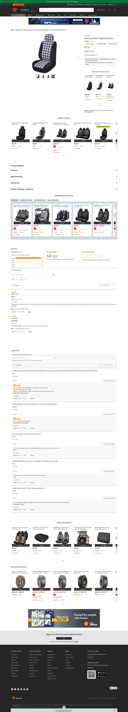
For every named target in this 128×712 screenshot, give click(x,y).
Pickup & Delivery (14, 662)
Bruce (13, 436)
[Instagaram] (18, 689)
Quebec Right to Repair (70, 668)
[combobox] (108, 285)
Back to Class (73, 15)
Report (29, 311)
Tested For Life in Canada (52, 668)
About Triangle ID (50, 657)
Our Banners (50, 660)
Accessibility (68, 662)
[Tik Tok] (27, 689)
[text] (89, 97)
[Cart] (115, 10)
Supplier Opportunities (51, 678)
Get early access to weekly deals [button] (63, 710)
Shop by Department (19, 15)
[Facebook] (12, 689)
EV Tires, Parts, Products (34, 660)
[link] (89, 44)
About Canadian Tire (51, 654)
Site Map (67, 660)
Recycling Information (51, 676)
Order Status (102, 9)
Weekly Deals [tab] (14, 200)
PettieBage (14, 320)
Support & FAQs (14, 657)
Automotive (18, 29)
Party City (82, 15)
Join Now (76, 641)
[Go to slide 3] (48, 76)
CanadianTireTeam (18, 504)
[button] (91, 10)
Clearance (52, 15)
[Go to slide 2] (43, 76)
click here (90, 111)
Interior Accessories (28, 29)
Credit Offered (72, 4)
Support (89, 4)
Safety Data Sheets (15, 670)
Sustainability (50, 673)
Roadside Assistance (33, 662)
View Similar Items (112, 43)
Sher (13, 373)
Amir (14, 450)
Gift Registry (31, 668)
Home (12, 29)
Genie (13, 296)
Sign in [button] (111, 4)
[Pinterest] (24, 689)
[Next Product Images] (78, 56)
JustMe (14, 491)
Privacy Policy (68, 654)
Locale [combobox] (22, 279)
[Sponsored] (64, 21)
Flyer (31, 15)
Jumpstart (49, 670)
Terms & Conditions (69, 657)
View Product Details (102, 43)
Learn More (90, 667)
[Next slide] (116, 1)
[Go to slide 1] (38, 76)
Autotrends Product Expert (20, 393)
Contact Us (13, 673)
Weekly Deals (41, 15)
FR (115, 4)
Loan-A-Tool (31, 673)
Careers (49, 662)
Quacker (14, 406)
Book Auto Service (92, 15)
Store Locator (14, 654)
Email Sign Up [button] (82, 4)
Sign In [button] (64, 638)
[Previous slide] (11, 1)
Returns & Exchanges (15, 665)
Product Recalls (14, 668)
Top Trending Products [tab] (39, 200)
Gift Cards (31, 665)
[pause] (15, 1)
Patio (59, 15)
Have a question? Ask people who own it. (21, 354)
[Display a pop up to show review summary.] (105, 146)
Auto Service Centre (33, 657)
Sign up (90, 657)
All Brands (49, 665)
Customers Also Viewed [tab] (26, 200)
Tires (65, 15)
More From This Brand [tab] (53, 200)
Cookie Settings (14, 676)
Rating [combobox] (13, 279)
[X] (15, 689)
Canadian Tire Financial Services (35, 654)
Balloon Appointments (33, 670)
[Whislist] (109, 10)
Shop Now (75, 1)
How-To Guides (32, 676)
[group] (60, 146)
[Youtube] (21, 689)
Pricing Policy (68, 665)
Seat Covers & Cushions (42, 29)
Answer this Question (109, 380)
